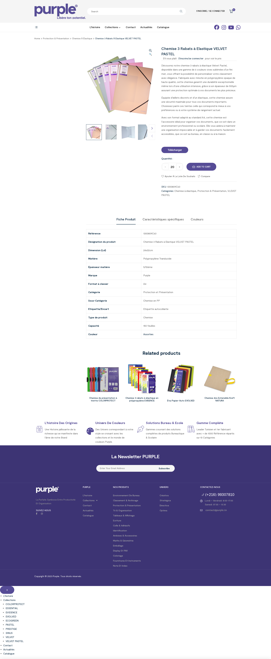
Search (181, 11)
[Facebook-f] (36, 513)
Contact (87, 505)
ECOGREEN (12, 620)
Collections (89, 500)
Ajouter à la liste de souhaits (180, 176)
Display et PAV (120, 550)
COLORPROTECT (15, 604)
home (37, 38)
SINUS (9, 633)
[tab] (126, 219)
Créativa (164, 495)
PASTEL (10, 624)
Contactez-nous (210, 487)
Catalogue (88, 515)
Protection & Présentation (56, 38)
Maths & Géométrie (123, 540)
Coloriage (118, 555)
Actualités (88, 510)
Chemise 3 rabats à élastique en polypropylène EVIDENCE (141, 399)
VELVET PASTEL (15, 641)
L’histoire (87, 495)
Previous (152, 136)
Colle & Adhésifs (121, 525)
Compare (205, 176)
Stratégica (165, 500)
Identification (120, 530)
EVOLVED (11, 616)
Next (152, 128)
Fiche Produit (126, 219)
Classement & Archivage (125, 500)
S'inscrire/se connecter (190, 58)
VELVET (10, 637)
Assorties (148, 334)
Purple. (56, 576)
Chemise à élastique (82, 38)
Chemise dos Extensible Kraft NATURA (220, 399)
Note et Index (120, 565)
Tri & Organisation (122, 510)
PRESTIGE (11, 628)
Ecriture (117, 520)
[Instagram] (42, 513)
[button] (174, 150)
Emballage (118, 545)
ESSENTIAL (12, 608)
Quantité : (167, 158)
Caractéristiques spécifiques (163, 219)
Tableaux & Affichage (124, 515)
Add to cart (204, 166)
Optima (163, 510)
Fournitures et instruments (127, 560)
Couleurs (197, 219)
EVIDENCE (11, 612)
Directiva (164, 505)
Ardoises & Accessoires (125, 535)
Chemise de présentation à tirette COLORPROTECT (103, 399)
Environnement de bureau (126, 495)
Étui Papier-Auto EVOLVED (180, 400)
